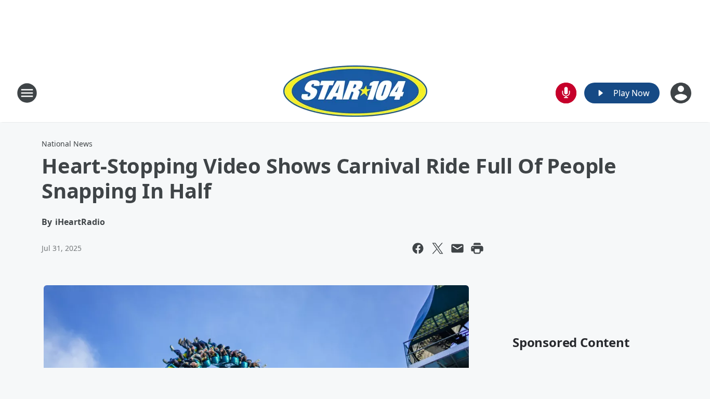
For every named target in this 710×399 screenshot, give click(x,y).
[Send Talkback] (566, 93)
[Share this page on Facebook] (418, 248)
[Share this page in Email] (457, 248)
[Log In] (681, 93)
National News (67, 144)
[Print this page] (477, 248)
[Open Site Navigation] (27, 93)
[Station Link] (355, 92)
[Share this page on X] (437, 248)
